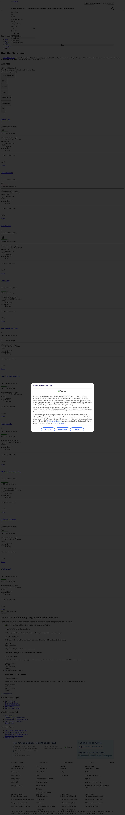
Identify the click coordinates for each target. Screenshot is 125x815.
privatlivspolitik (60, 423)
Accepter (48, 429)
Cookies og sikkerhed (54, 421)
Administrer (62, 429)
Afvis (77, 429)
